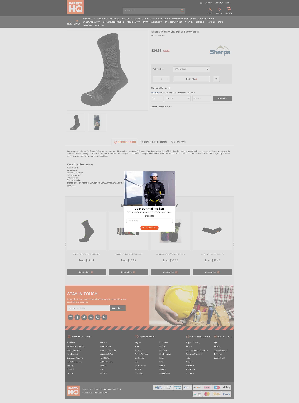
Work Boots (88, 19)
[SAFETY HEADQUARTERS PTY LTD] (75, 7)
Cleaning (200, 22)
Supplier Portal (219, 358)
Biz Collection (140, 358)
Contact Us (219, 3)
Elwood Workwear (141, 354)
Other (221, 22)
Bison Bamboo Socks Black (212, 254)
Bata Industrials (165, 354)
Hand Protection (205, 19)
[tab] (125, 142)
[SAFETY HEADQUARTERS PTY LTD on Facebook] (77, 317)
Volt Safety (139, 373)
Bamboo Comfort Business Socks (128, 254)
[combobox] (151, 11)
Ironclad (162, 366)
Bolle (161, 362)
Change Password (220, 350)
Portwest (162, 346)
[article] (86, 245)
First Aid (189, 22)
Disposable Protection (113, 22)
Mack (137, 346)
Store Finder (190, 370)
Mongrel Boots (164, 373)
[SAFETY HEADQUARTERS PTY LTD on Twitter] (84, 317)
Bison (137, 362)
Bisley (161, 358)
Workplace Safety (91, 22)
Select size (158, 69)
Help (227, 3)
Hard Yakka (163, 343)
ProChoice (139, 350)
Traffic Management (152, 22)
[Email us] (70, 317)
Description (127, 142)
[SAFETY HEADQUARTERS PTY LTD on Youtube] (91, 317)
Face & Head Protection (120, 19)
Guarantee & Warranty (194, 354)
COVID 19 (211, 22)
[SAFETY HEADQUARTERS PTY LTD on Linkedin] (104, 317)
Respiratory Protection (183, 19)
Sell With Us (190, 366)
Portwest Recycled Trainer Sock (86, 254)
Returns (189, 346)
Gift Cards (99, 25)
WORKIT (138, 370)
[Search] (182, 11)
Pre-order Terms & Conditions (197, 350)
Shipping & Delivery (193, 343)
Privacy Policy (87, 392)
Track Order (218, 354)
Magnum (162, 370)
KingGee (138, 343)
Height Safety (133, 22)
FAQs (188, 358)
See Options (85, 272)
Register (217, 346)
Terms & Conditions (102, 392)
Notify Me (190, 79)
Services (87, 25)
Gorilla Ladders (140, 366)
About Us (208, 3)
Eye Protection (141, 19)
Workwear (102, 19)
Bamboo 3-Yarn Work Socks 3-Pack (170, 254)
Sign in (216, 343)
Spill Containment (173, 22)
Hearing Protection (160, 19)
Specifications (155, 142)
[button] (216, 79)
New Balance (164, 350)
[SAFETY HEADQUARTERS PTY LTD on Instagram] (98, 317)
